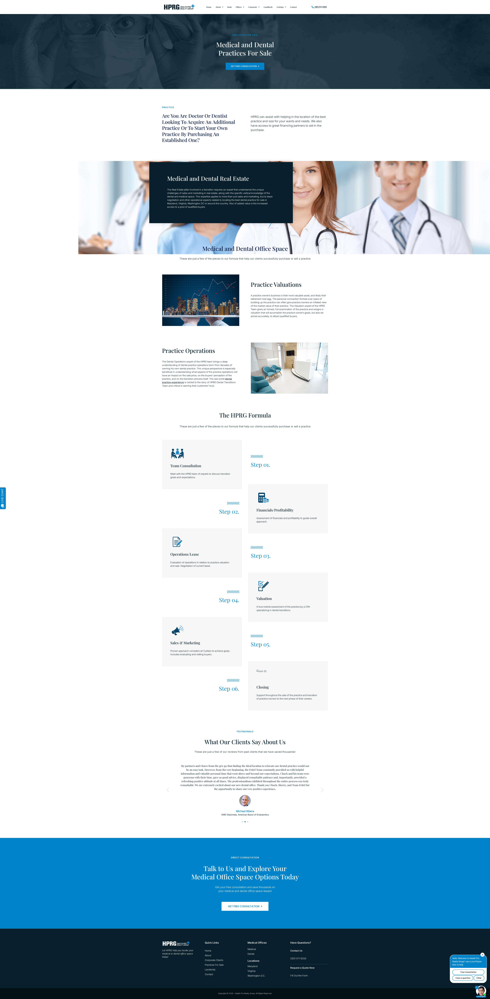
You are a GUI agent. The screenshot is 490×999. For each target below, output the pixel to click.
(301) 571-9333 (298, 958)
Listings (280, 7)
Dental (251, 954)
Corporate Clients (214, 960)
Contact (293, 7)
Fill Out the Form (299, 975)
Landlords (268, 7)
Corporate (252, 7)
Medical (252, 949)
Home (208, 7)
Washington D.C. (256, 975)
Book (229, 7)
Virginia (251, 971)
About (218, 7)
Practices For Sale (214, 965)
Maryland (253, 966)
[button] (168, 790)
